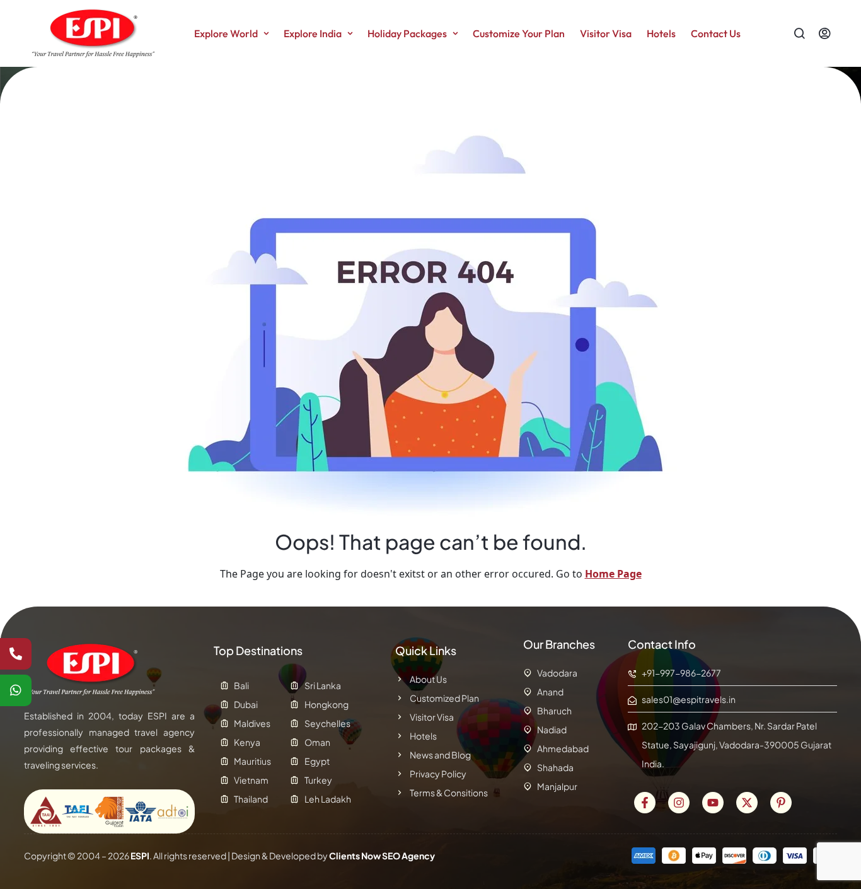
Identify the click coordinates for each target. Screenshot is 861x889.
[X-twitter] (747, 802)
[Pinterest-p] (781, 802)
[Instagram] (679, 802)
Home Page (613, 574)
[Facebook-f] (645, 802)
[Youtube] (713, 802)
